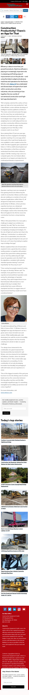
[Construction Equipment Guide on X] (10, 610)
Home (2, 22)
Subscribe (6, 413)
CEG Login (25, 1)
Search (25, 10)
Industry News (9, 22)
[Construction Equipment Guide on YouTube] (24, 610)
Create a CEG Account (16, 1)
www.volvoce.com (6, 392)
